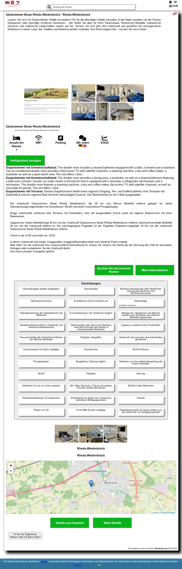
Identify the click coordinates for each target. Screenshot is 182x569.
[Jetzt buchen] (175, 14)
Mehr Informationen (155, 270)
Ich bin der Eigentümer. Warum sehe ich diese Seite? (25, 535)
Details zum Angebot (70, 522)
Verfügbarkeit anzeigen (25, 160)
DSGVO (78, 565)
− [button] (11, 471)
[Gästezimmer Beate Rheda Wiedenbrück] (45, 102)
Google (44, 561)
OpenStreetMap (168, 512)
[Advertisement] (91, 57)
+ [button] (11, 465)
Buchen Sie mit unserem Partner (113, 270)
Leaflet (155, 512)
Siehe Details (112, 522)
